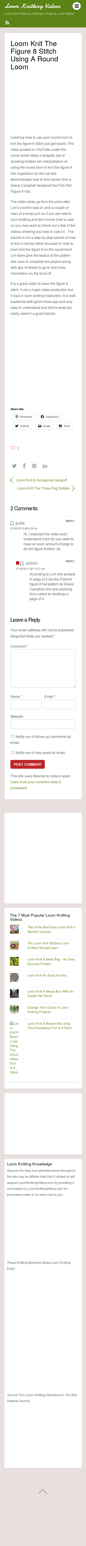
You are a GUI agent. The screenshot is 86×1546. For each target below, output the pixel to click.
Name (16, 696)
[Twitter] (15, 465)
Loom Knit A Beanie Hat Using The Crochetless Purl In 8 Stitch (50, 1025)
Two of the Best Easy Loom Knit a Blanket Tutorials (51, 929)
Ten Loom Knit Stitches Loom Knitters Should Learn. (48, 945)
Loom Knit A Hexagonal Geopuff (41, 480)
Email (50, 696)
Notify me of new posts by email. (41, 752)
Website (16, 716)
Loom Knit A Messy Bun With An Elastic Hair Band (51, 993)
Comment (19, 646)
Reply (70, 521)
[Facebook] (25, 465)
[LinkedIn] (46, 465)
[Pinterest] (35, 465)
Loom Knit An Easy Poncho (47, 975)
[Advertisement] (43, 101)
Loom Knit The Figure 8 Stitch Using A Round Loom (34, 54)
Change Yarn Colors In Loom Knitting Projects (48, 1009)
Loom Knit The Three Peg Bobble (40, 488)
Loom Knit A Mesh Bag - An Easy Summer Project (51, 961)
